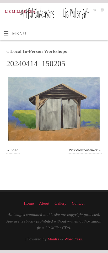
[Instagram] (101, 11)
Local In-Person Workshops (36, 51)
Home (29, 203)
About (44, 203)
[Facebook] (86, 11)
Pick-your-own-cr (83, 150)
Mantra (53, 239)
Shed (14, 150)
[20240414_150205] (53, 109)
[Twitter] (94, 11)
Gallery (61, 203)
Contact (78, 203)
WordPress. (73, 239)
